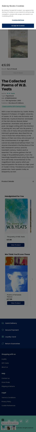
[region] (18, 14)
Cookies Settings (18, 20)
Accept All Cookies (18, 26)
